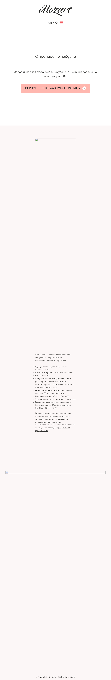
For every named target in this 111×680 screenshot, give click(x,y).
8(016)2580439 (63, 428)
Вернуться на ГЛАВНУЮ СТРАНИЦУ (52, 88)
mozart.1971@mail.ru (66, 399)
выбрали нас (66, 677)
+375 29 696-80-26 (60, 396)
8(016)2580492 (41, 431)
